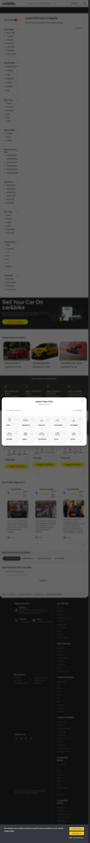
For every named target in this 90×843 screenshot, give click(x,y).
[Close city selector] (83, 401)
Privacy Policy (9, 831)
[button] (76, 837)
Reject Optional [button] (76, 833)
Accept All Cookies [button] (76, 829)
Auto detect (78, 410)
